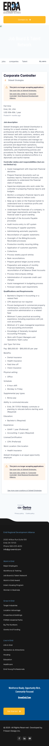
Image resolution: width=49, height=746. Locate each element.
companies (13, 61)
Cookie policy (30, 513)
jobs (3, 61)
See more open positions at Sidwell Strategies (25, 490)
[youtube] (30, 738)
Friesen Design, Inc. (11, 731)
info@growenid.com (12, 549)
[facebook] (19, 738)
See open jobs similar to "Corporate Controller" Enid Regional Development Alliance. (24, 96)
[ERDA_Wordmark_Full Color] (12, 3)
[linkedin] (24, 738)
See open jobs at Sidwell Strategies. (23, 90)
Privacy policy (19, 513)
